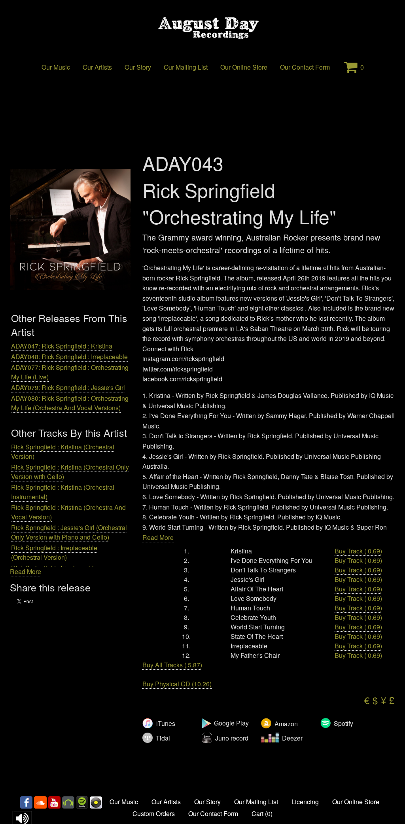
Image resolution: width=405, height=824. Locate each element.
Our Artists (97, 67)
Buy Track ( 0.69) (358, 550)
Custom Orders (153, 813)
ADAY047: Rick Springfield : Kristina (61, 345)
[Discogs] (96, 801)
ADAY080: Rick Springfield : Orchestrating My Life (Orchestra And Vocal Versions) (70, 403)
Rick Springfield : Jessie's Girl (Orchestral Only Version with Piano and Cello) (69, 532)
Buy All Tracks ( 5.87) (172, 664)
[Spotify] (82, 801)
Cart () (262, 813)
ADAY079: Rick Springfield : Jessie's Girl (68, 387)
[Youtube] (54, 801)
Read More (25, 571)
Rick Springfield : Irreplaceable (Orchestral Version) (54, 552)
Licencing (305, 801)
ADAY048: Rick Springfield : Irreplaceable (69, 356)
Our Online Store (243, 67)
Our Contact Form (305, 67)
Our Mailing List (186, 67)
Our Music (56, 67)
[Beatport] (68, 801)
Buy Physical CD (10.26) (177, 683)
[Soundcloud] (40, 801)
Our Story (138, 67)
